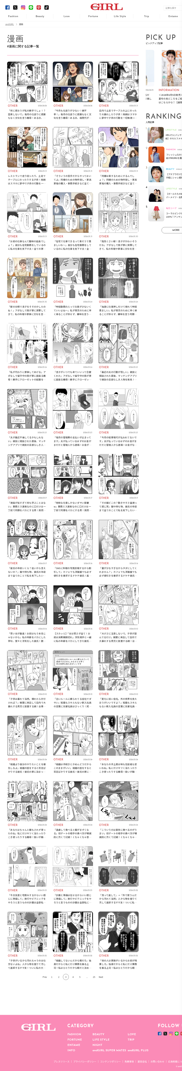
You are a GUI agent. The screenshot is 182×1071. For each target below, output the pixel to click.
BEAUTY (98, 1034)
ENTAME (73, 1045)
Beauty (40, 16)
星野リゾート (144, 25)
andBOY (171, 18)
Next (101, 976)
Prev (45, 976)
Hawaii (144, 18)
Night (64, 32)
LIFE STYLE (100, 1039)
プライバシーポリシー (84, 1061)
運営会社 (142, 1061)
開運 (90, 18)
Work (117, 25)
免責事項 (129, 1061)
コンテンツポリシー (110, 1061)
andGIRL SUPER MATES (109, 1050)
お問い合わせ (157, 1061)
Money (117, 18)
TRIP (131, 1039)
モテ (64, 25)
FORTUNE (74, 1039)
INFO (71, 1050)
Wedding (64, 18)
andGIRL (9, 24)
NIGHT (97, 1045)
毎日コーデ (11, 18)
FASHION (74, 1034)
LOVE (132, 1034)
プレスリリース (61, 1061)
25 (94, 976)
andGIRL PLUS (138, 1050)
